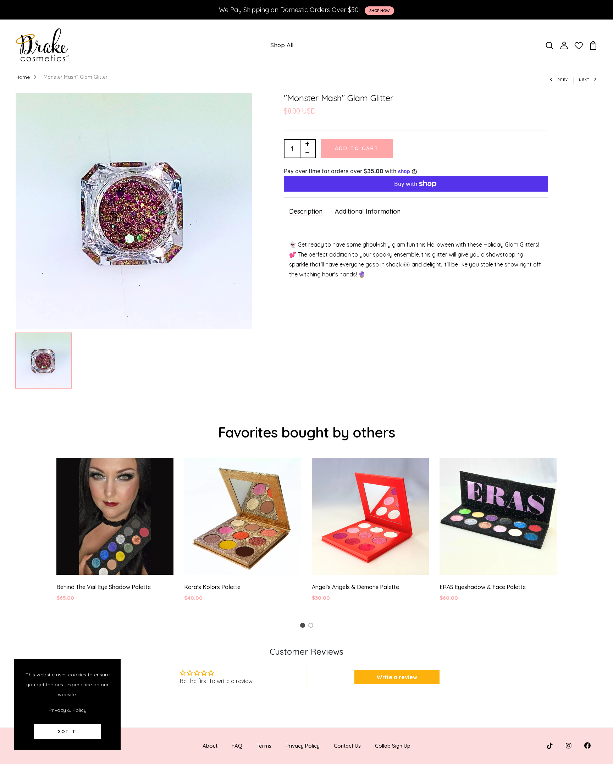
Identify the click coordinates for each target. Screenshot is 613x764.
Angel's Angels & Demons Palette (355, 586)
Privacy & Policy (68, 710)
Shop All (281, 45)
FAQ (237, 745)
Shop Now (379, 10)
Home (23, 77)
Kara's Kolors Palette (212, 586)
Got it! (67, 731)
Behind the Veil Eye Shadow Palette (103, 586)
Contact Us (347, 745)
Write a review (396, 677)
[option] (134, 211)
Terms (263, 745)
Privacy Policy (303, 745)
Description (305, 211)
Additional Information (368, 211)
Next (584, 80)
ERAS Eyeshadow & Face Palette (483, 586)
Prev (563, 80)
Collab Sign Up (392, 745)
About (210, 745)
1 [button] (304, 626)
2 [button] (312, 626)
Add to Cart (357, 148)
